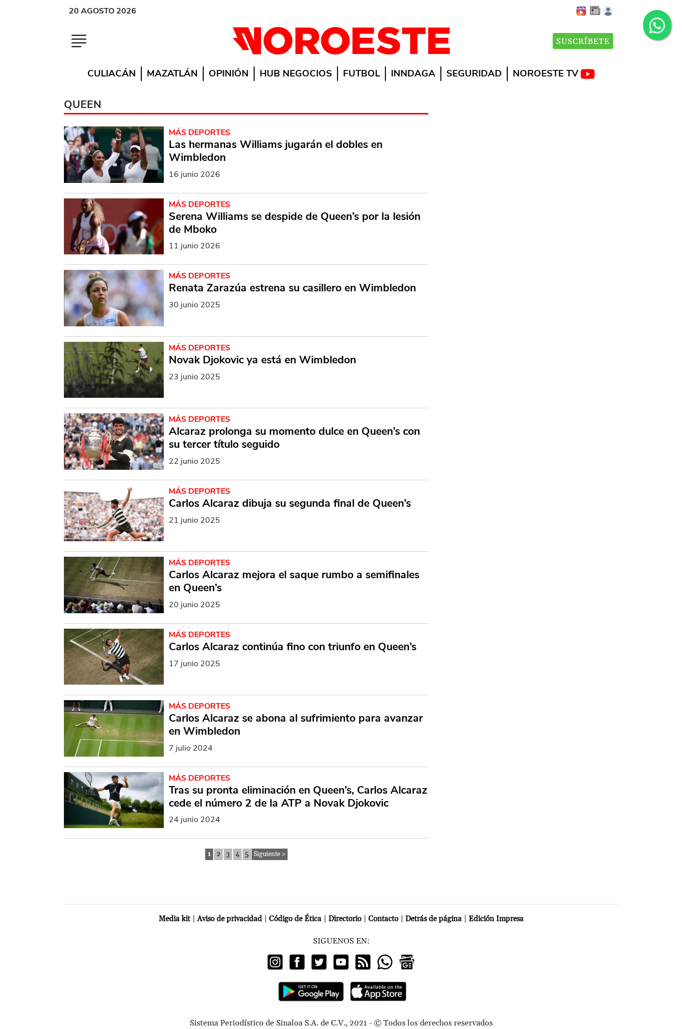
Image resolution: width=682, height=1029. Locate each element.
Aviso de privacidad (229, 919)
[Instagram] (275, 962)
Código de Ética (295, 919)
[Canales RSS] (363, 962)
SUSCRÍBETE (583, 41)
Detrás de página (433, 919)
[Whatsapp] (385, 962)
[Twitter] (319, 962)
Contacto (383, 919)
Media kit (174, 919)
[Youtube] (341, 962)
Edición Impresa (496, 919)
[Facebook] (297, 962)
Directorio (345, 919)
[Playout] (581, 10)
